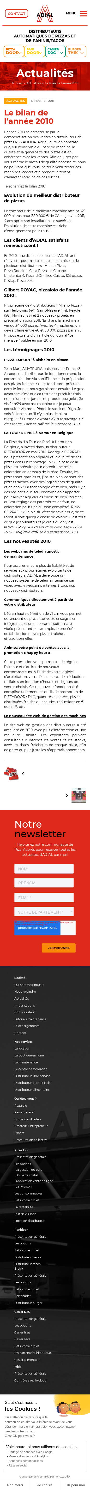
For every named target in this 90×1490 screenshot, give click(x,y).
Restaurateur (23, 1112)
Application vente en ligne (34, 1181)
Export (19, 1133)
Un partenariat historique (32, 1353)
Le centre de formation (31, 1069)
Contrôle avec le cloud (30, 1380)
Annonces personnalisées (26, 1461)
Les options (22, 1164)
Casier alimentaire (27, 1360)
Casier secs (22, 1339)
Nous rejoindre (25, 991)
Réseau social (18, 1465)
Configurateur (24, 1012)
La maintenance (26, 1062)
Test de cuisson (25, 1214)
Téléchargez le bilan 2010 (24, 186)
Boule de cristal (27, 1175)
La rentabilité (23, 1207)
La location (22, 1048)
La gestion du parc (29, 1169)
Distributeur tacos (27, 1264)
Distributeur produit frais (32, 1083)
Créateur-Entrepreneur (31, 1126)
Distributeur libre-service (32, 1076)
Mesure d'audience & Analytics (28, 1456)
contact (16, 14)
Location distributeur (29, 1221)
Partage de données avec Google (31, 1452)
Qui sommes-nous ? (29, 985)
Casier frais (22, 1332)
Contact (20, 1033)
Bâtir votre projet (26, 1200)
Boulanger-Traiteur (28, 1119)
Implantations (24, 1005)
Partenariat (22, 1296)
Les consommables (28, 1193)
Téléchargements (26, 1026)
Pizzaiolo (20, 1105)
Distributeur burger (28, 1303)
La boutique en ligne (29, 1055)
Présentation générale (30, 1157)
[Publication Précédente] (45, 774)
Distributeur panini (28, 1257)
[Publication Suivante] (45, 795)
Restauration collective (31, 1140)
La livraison (24, 1186)
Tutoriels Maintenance (30, 1019)
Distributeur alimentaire (31, 1090)
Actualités (15, 101)
